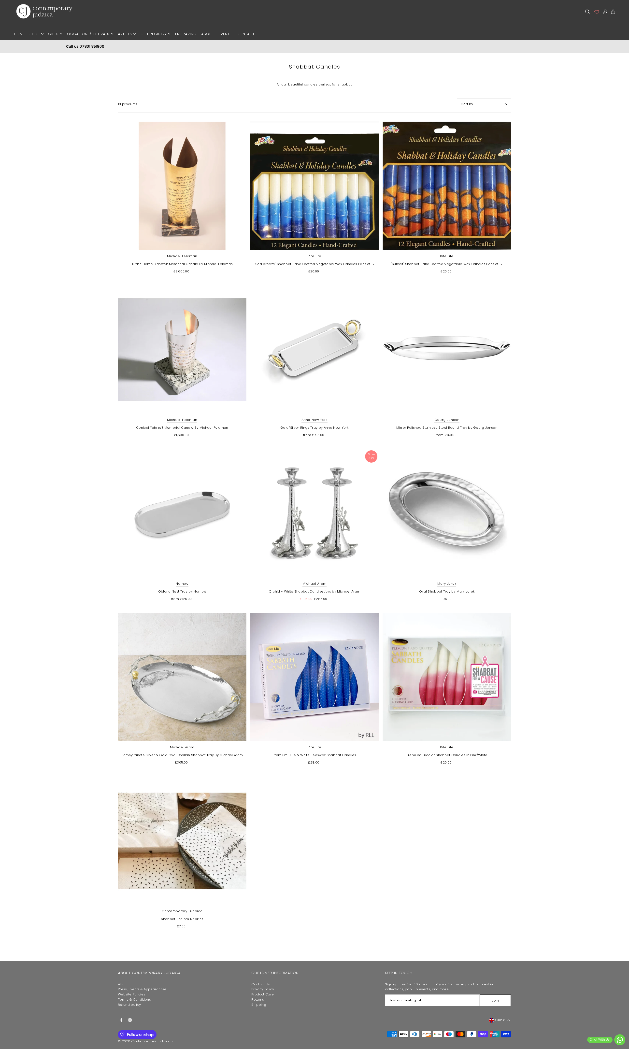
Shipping (258, 1004)
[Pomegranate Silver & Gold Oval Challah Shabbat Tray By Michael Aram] (182, 677)
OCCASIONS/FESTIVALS (88, 33)
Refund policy (129, 1004)
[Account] (596, 12)
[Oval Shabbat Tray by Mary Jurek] (447, 513)
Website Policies (131, 994)
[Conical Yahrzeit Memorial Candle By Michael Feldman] (182, 349)
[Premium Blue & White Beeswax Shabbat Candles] (314, 677)
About (123, 984)
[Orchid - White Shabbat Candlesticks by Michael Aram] (314, 513)
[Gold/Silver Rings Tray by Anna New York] (314, 349)
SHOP (34, 33)
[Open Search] (587, 12)
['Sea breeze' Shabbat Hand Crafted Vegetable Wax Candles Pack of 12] (314, 186)
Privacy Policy (262, 989)
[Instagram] (130, 1020)
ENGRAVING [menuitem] (186, 33)
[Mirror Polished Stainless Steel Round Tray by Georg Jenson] (447, 349)
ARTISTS (125, 33)
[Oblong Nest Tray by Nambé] (182, 513)
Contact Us (260, 984)
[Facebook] (121, 1020)
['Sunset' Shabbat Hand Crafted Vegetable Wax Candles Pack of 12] (447, 186)
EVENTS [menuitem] (225, 33)
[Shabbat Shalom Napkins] (182, 841)
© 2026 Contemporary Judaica (144, 1041)
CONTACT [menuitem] (246, 33)
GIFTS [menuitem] (53, 33)
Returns (257, 999)
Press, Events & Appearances (142, 989)
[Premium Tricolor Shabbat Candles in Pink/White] (447, 677)
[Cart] (613, 12)
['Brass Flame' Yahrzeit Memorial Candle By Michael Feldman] (182, 186)
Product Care (262, 994)
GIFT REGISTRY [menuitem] (154, 33)
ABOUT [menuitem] (207, 33)
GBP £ (500, 1020)
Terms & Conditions (134, 999)
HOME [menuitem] (19, 33)
